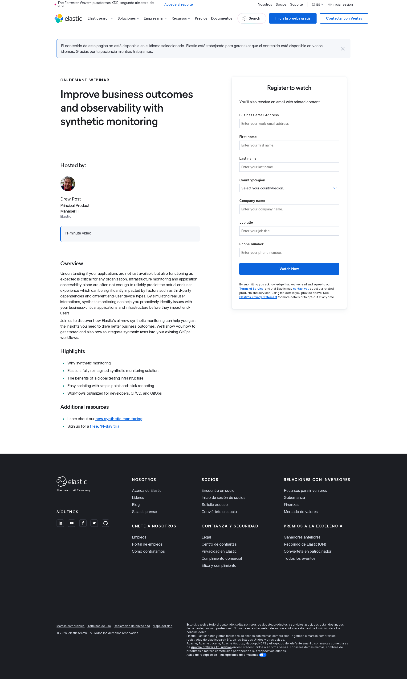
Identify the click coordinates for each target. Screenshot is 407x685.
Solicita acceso (215, 504)
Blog (136, 504)
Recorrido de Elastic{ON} (305, 544)
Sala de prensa (144, 511)
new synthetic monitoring (118, 418)
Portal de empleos (147, 544)
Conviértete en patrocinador (307, 551)
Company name (252, 201)
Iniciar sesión (343, 4)
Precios (201, 18)
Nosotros (265, 4)
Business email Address (259, 115)
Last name (247, 158)
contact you (301, 288)
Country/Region (252, 180)
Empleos (139, 537)
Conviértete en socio (219, 511)
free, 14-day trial (105, 426)
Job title (246, 222)
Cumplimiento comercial (222, 558)
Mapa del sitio (162, 626)
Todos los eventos (300, 558)
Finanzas (291, 504)
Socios (281, 4)
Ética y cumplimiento (219, 565)
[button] (343, 48)
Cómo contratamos (148, 551)
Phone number (251, 244)
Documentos (221, 18)
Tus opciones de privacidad (239, 654)
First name (248, 137)
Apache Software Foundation (211, 647)
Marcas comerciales (71, 626)
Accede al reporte (178, 4)
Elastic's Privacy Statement (258, 297)
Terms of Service (251, 288)
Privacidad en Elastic (219, 551)
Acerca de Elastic (147, 490)
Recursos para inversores (305, 490)
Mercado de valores (301, 511)
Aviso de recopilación (202, 654)
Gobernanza (294, 497)
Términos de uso (99, 626)
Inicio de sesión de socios (223, 497)
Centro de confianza (219, 544)
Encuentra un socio (218, 490)
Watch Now (289, 269)
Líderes (138, 497)
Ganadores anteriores (302, 537)
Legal (206, 537)
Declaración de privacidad (132, 626)
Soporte (296, 4)
